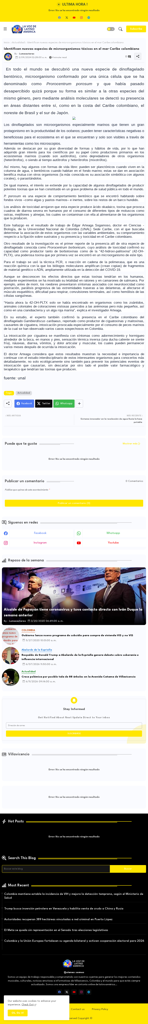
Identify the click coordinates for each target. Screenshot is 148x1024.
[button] (111, 29)
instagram (40, 542)
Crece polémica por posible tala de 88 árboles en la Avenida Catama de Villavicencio (79, 676)
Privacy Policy (100, 1009)
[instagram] (81, 17)
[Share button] (79, 404)
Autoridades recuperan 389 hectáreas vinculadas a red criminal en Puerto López (58, 919)
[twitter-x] (66, 17)
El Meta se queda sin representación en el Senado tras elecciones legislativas (56, 930)
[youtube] (74, 17)
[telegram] (88, 17)
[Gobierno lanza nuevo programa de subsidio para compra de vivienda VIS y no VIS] (10, 636)
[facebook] (59, 17)
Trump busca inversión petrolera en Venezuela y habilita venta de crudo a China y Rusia (63, 908)
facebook (40, 533)
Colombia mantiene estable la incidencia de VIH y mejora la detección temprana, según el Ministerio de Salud (73, 896)
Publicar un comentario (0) (74, 503)
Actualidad (18, 43)
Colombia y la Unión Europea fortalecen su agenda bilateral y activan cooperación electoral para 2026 (74, 941)
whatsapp (113, 533)
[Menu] (5, 29)
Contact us (78, 1009)
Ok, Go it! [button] (18, 1013)
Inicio (7, 43)
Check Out (28, 1004)
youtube (113, 542)
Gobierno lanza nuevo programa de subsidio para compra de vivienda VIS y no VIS (77, 635)
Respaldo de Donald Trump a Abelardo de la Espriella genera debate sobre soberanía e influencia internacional (80, 657)
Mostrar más (130, 443)
